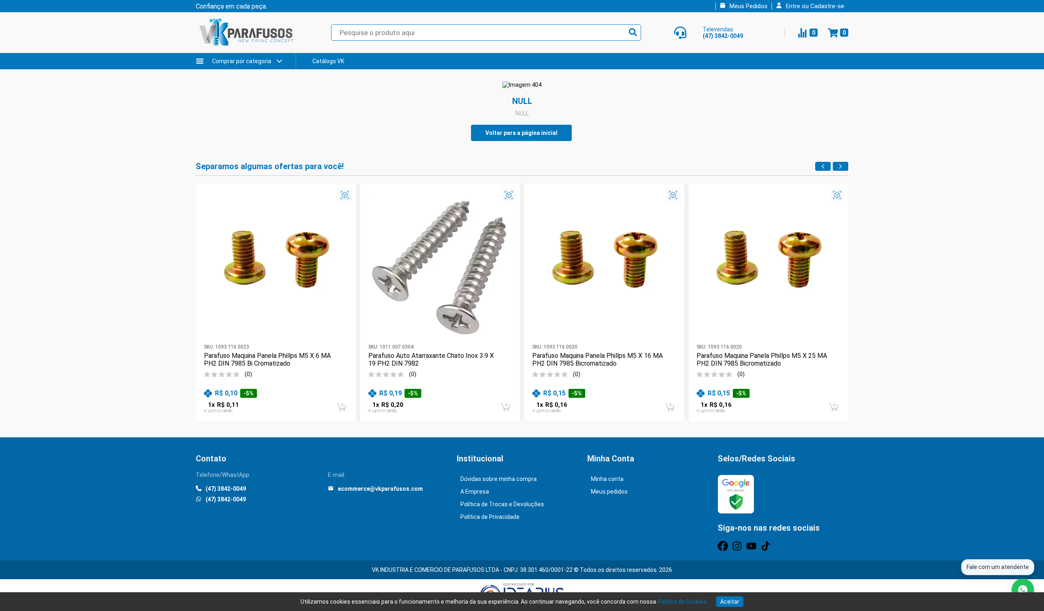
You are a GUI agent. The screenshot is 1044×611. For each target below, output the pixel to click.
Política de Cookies (682, 601)
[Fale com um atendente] (1023, 590)
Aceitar (729, 601)
